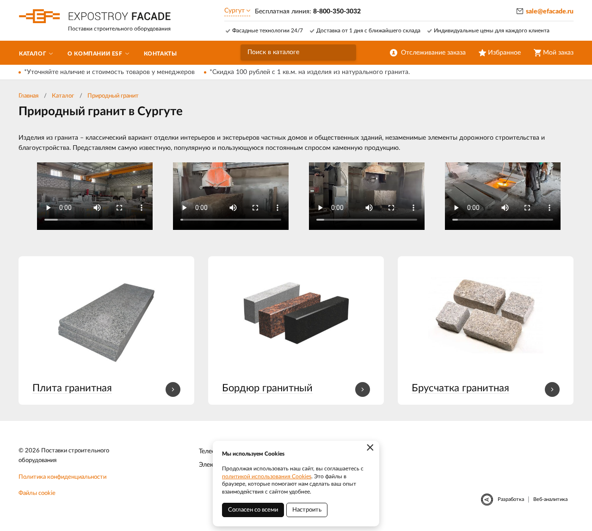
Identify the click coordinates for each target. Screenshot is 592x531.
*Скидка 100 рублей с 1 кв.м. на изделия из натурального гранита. (310, 72)
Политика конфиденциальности (62, 477)
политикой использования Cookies (266, 476)
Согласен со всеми (253, 510)
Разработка (511, 499)
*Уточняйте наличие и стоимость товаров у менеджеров (109, 72)
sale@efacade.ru (550, 11)
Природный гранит (113, 96)
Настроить (306, 510)
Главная (28, 96)
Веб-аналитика (550, 499)
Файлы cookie (37, 493)
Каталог (63, 96)
